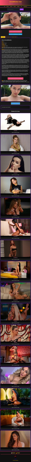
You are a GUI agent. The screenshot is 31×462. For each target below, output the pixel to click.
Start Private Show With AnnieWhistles (15, 78)
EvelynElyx (15, 130)
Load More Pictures (15, 103)
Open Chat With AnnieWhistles (15, 31)
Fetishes (11, 6)
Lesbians (18, 6)
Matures (8, 6)
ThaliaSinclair (15, 278)
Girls (4, 6)
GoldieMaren (15, 215)
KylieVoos (15, 405)
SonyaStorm (15, 236)
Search (22, 9)
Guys (21, 6)
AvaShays (15, 384)
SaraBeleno (15, 363)
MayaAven (15, 194)
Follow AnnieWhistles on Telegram (16, 34)
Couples (15, 6)
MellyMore (15, 342)
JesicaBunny (15, 257)
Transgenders (25, 6)
